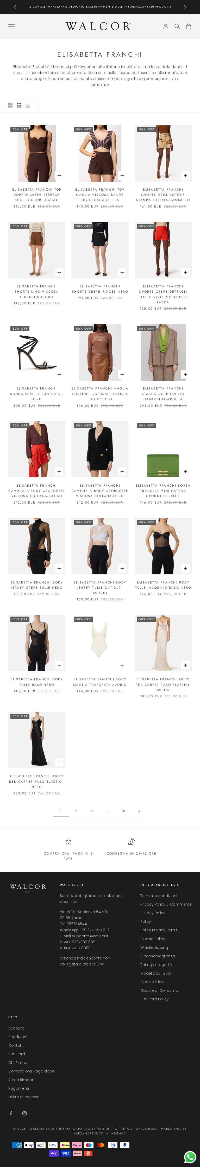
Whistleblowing (154, 947)
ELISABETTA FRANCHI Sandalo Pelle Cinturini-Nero (36, 393)
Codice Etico (152, 981)
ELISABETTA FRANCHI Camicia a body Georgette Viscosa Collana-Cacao (36, 491)
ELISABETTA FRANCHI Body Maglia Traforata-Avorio (100, 682)
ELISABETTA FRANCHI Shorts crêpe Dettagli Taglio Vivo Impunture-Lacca (163, 294)
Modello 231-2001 (155, 973)
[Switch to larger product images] (10, 105)
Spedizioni (17, 1036)
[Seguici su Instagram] (24, 1113)
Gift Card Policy (154, 999)
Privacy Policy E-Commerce (166, 904)
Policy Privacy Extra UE (160, 930)
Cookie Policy (152, 939)
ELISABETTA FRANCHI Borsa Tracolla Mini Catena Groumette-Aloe (163, 491)
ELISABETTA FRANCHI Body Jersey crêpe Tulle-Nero (36, 585)
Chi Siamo (17, 1062)
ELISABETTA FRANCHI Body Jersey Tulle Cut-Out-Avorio (100, 587)
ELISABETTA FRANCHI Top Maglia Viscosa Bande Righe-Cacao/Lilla (100, 195)
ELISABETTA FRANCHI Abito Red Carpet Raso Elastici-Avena (163, 684)
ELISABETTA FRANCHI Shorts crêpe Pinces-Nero (100, 289)
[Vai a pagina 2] (139, 811)
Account (16, 1028)
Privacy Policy (152, 912)
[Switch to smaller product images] (19, 105)
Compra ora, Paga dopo (31, 1071)
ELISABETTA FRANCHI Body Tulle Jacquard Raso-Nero (163, 585)
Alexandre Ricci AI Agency (100, 1133)
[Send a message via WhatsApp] (190, 1157)
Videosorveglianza (157, 956)
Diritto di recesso (24, 1097)
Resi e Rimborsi (22, 1079)
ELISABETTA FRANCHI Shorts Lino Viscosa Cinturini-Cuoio (37, 291)
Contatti (15, 1045)
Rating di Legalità (156, 964)
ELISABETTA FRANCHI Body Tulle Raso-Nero (36, 682)
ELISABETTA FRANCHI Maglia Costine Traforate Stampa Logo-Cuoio (100, 393)
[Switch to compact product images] (28, 105)
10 (123, 811)
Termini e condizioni (158, 895)
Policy (145, 921)
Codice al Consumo (159, 990)
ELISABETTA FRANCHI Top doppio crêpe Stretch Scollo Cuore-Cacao (37, 195)
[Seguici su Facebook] (11, 1113)
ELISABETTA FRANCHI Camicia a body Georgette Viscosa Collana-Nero (100, 491)
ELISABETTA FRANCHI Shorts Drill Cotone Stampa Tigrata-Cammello (163, 195)
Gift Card (16, 1054)
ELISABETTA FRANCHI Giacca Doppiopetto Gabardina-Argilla (163, 393)
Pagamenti (18, 1088)
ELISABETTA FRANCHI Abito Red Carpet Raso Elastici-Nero (36, 781)
